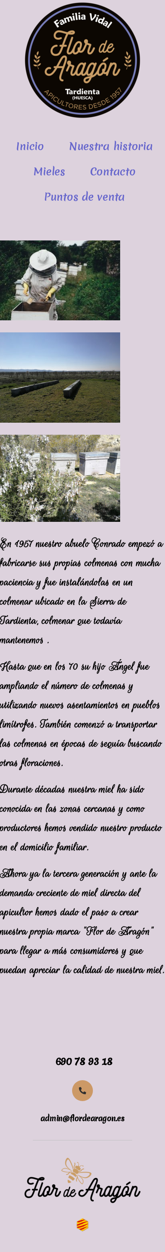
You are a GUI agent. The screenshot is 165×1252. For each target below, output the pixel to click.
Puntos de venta (84, 196)
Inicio (30, 146)
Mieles (49, 171)
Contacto (113, 171)
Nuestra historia (111, 146)
